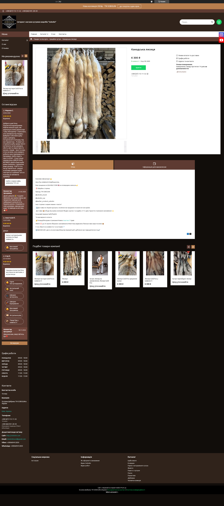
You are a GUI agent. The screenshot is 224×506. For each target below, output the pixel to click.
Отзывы (5, 48)
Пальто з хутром (134, 470)
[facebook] (188, 234)
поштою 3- (66, 220)
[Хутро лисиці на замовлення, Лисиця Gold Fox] (100, 263)
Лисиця (65, 279)
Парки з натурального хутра (138, 465)
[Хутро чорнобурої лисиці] (183, 263)
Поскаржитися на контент (116, 490)
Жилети (130, 468)
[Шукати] (212, 22)
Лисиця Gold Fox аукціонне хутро (127, 280)
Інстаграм (35, 460)
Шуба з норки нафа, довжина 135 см (13, 182)
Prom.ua (123, 487)
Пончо (130, 473)
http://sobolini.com (13, 436)
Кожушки (131, 463)
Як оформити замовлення (90, 460)
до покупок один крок (129, 6)
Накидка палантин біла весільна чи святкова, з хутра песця (15, 272)
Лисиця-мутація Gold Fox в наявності (44, 280)
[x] (190, 234)
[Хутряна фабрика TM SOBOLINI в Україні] (9, 22)
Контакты (62, 34)
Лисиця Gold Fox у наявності (151, 280)
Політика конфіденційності (135, 490)
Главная (34, 34)
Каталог (43, 34)
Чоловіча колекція (134, 480)
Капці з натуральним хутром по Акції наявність (14, 237)
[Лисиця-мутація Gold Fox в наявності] (45, 263)
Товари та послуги (41, 39)
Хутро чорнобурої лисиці (181, 279)
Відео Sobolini (86, 463)
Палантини (131, 475)
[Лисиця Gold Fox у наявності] (155, 263)
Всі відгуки (14, 343)
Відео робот (85, 465)
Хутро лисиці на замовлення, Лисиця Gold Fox (99, 281)
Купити (138, 68)
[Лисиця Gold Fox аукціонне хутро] (127, 263)
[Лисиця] (72, 263)
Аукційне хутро (55, 39)
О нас (53, 34)
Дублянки (131, 478)
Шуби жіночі (132, 460)
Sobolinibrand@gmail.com (16, 439)
